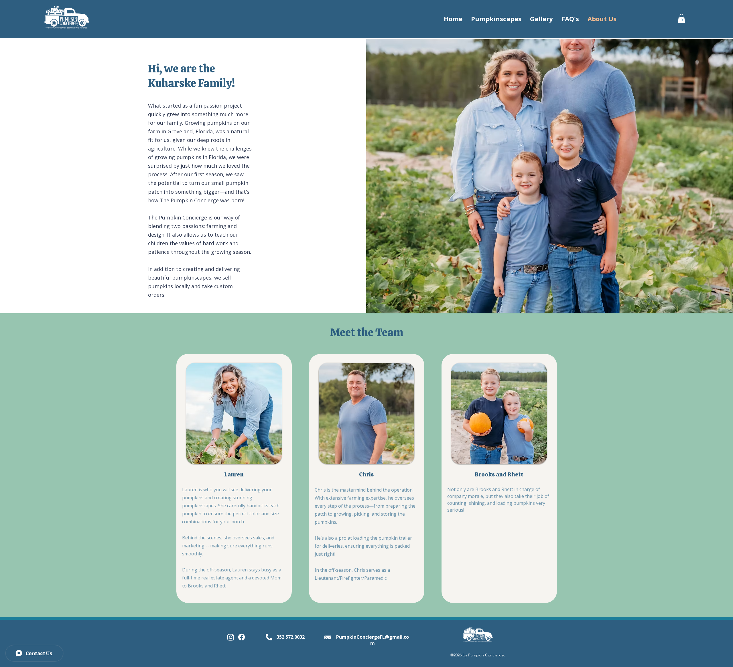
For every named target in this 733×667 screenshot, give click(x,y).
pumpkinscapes (191, 277)
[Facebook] (241, 637)
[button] (681, 18)
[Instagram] (230, 637)
